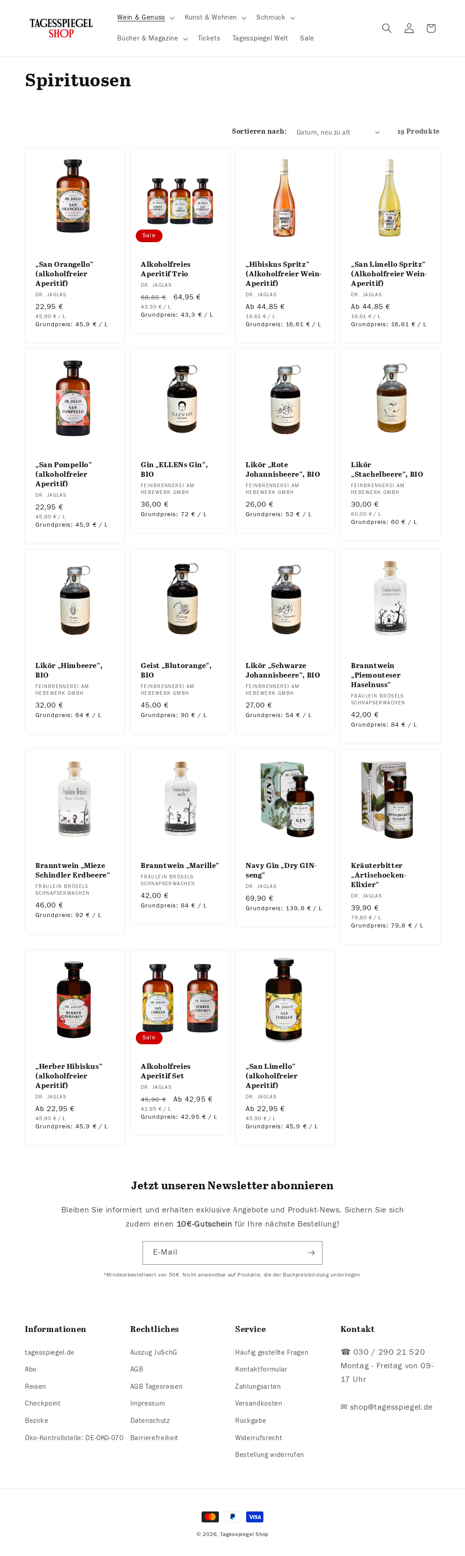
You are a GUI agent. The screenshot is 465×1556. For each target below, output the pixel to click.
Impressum (147, 1403)
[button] (144, 17)
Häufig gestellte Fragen (271, 1352)
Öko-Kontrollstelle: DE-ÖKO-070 (74, 1438)
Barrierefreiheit (154, 1438)
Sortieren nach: (259, 131)
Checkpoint (43, 1403)
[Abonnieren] (311, 1253)
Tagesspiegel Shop (244, 1534)
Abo (31, 1369)
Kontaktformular (261, 1369)
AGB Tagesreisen (156, 1386)
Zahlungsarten (258, 1386)
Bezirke (37, 1420)
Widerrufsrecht (258, 1438)
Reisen (35, 1386)
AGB (136, 1369)
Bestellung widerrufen (269, 1455)
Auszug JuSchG (154, 1352)
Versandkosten (258, 1403)
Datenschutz (150, 1420)
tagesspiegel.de (49, 1352)
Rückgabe (250, 1420)
